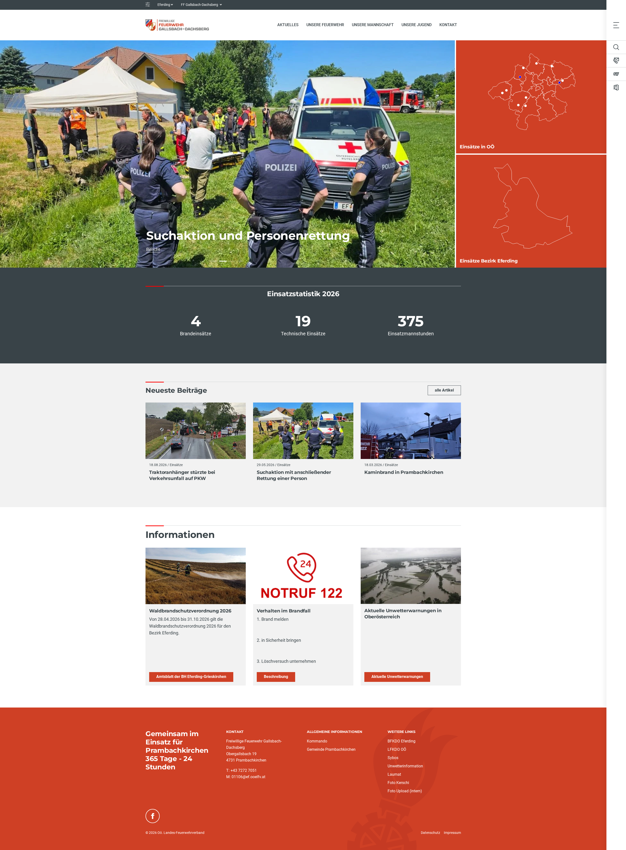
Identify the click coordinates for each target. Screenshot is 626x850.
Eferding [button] (163, 5)
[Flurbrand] (240, 261)
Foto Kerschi (398, 782)
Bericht (187, 249)
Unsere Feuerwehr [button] (325, 24)
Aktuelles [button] (288, 24)
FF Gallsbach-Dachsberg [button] (200, 5)
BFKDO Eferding (401, 741)
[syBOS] (616, 74)
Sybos (393, 757)
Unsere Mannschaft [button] (373, 24)
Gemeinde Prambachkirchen (331, 749)
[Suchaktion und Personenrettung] (223, 261)
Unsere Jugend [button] (417, 24)
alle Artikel (444, 390)
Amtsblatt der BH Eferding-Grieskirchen (191, 676)
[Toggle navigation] (616, 25)
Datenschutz (430, 833)
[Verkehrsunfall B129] (214, 261)
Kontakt (448, 24)
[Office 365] (616, 87)
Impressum (452, 833)
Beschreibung (276, 676)
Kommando (317, 741)
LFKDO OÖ (397, 749)
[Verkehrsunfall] (231, 261)
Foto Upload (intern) (405, 791)
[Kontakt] (616, 60)
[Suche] (616, 47)
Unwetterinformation (405, 766)
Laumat (394, 774)
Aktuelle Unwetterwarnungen (397, 676)
